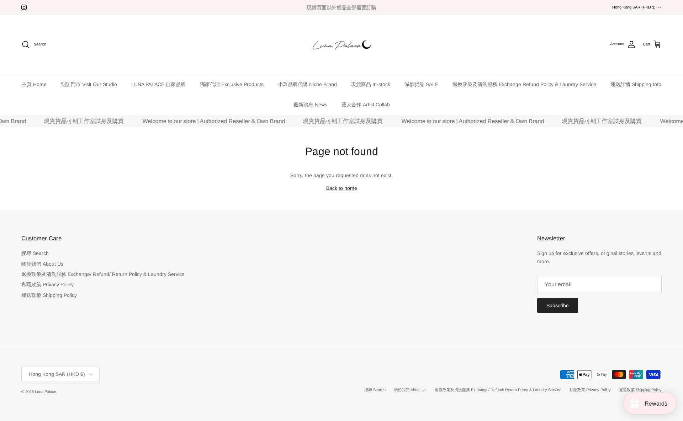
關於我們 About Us (42, 264)
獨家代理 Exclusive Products (232, 84)
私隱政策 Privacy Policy (47, 284)
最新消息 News (310, 104)
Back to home (341, 188)
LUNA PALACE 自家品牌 (158, 84)
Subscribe (557, 305)
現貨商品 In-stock (370, 84)
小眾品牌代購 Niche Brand (307, 84)
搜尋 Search (35, 253)
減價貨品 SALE (421, 84)
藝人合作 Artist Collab (366, 104)
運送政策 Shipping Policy (49, 295)
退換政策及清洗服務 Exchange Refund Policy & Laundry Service (524, 84)
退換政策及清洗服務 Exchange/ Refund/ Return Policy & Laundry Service (103, 274)
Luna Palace (45, 391)
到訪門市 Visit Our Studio (89, 84)
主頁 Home (34, 84)
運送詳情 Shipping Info (635, 84)
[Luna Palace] (341, 44)
